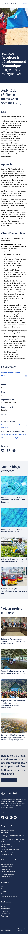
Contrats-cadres (6, 854)
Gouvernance (5, 844)
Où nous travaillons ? (8, 871)
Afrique (3, 906)
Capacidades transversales (10, 849)
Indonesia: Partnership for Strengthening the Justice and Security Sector (13, 641)
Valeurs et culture (6, 866)
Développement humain (8, 847)
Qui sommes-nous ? (7, 864)
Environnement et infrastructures (11, 842)
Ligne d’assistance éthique (8, 812)
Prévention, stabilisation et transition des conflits (13, 836)
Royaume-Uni (5, 914)
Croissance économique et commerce (13, 839)
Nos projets (4, 832)
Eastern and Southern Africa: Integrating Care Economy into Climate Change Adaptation (13, 737)
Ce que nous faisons (7, 830)
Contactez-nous (6, 876)
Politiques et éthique (21, 929)
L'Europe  (4, 911)
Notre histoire (5, 869)
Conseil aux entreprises (8, 852)
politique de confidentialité (6, 929)
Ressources (4, 889)
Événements (5, 894)
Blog (2, 886)
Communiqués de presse (9, 896)
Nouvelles (4, 891)
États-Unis (4, 916)
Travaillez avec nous (9, 780)
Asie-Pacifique (5, 909)
